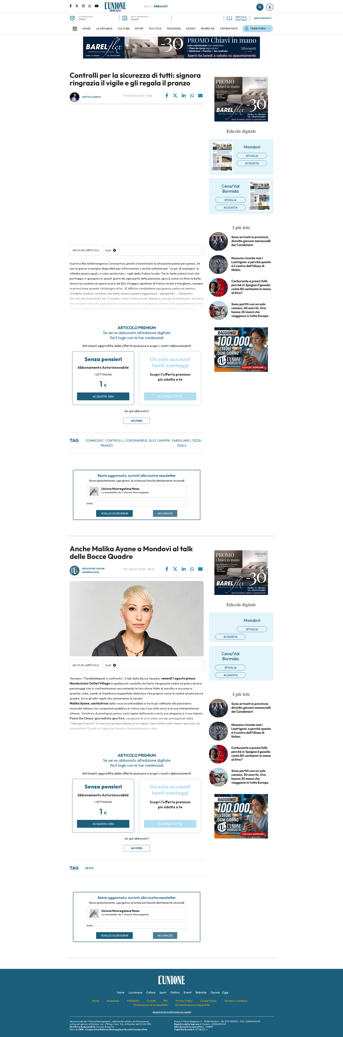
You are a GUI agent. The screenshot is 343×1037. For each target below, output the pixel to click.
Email (90, 503)
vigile (182, 445)
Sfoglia (252, 156)
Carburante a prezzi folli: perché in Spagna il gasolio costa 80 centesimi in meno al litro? (251, 287)
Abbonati (161, 6)
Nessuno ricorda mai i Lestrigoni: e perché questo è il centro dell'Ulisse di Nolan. (251, 264)
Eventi (134, 19)
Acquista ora (103, 396)
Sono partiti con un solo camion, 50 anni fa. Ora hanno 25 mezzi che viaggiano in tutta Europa (250, 310)
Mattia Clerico (91, 97)
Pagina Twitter (78, 5)
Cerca (260, 7)
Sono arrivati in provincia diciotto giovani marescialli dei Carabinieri (251, 241)
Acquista (252, 163)
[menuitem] (86, 28)
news (89, 868)
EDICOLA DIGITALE (241, 18)
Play (108, 250)
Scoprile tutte (170, 396)
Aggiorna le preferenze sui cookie (171, 1012)
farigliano (181, 440)
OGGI (82, 19)
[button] (269, 7)
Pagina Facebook (72, 5)
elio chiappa (159, 440)
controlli (114, 440)
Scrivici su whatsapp (91, 5)
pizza (197, 440)
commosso (94, 440)
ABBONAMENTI (263, 18)
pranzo (107, 445)
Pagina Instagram (85, 5)
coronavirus (136, 440)
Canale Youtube (96, 5)
